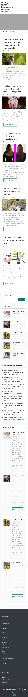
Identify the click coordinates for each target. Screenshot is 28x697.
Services (5, 663)
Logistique (5, 635)
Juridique (5, 642)
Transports (5, 637)
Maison (5, 682)
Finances (5, 666)
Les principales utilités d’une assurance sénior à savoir (13, 240)
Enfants (5, 628)
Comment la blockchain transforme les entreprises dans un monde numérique (14, 372)
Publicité (5, 651)
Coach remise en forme (10, 377)
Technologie (6, 672)
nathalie (17, 94)
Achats (4, 618)
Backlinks (6, 370)
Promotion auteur (8, 403)
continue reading (9, 124)
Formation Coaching (8, 658)
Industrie (5, 632)
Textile (4, 653)
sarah (16, 50)
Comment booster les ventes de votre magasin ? (14, 419)
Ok (14, 694)
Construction (6, 623)
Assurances (6, 613)
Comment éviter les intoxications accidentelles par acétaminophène (14, 386)
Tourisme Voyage (7, 679)
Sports (4, 639)
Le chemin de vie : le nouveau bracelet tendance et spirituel (12, 89)
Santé (4, 674)
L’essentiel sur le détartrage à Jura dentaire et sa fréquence (13, 398)
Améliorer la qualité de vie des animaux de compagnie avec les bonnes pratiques (13, 43)
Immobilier (5, 644)
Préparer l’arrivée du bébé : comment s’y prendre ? (12, 191)
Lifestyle (5, 677)
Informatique (6, 647)
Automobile (6, 621)
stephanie (17, 141)
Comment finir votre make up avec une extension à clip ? (12, 136)
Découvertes (6, 626)
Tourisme (5, 656)
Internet (5, 670)
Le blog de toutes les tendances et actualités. (7, 6)
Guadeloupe (7, 384)
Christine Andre (8, 417)
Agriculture (6, 616)
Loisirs (4, 661)
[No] (26, 691)
